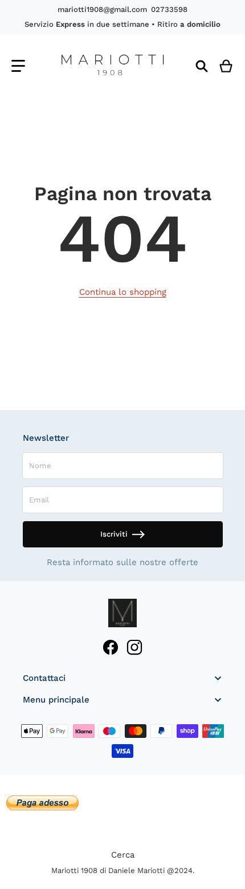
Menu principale (56, 700)
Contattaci (44, 678)
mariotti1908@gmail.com (102, 9)
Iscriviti (114, 534)
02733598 (169, 9)
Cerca (122, 855)
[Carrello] (226, 65)
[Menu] (18, 66)
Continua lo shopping (122, 292)
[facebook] (110, 647)
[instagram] (134, 647)
